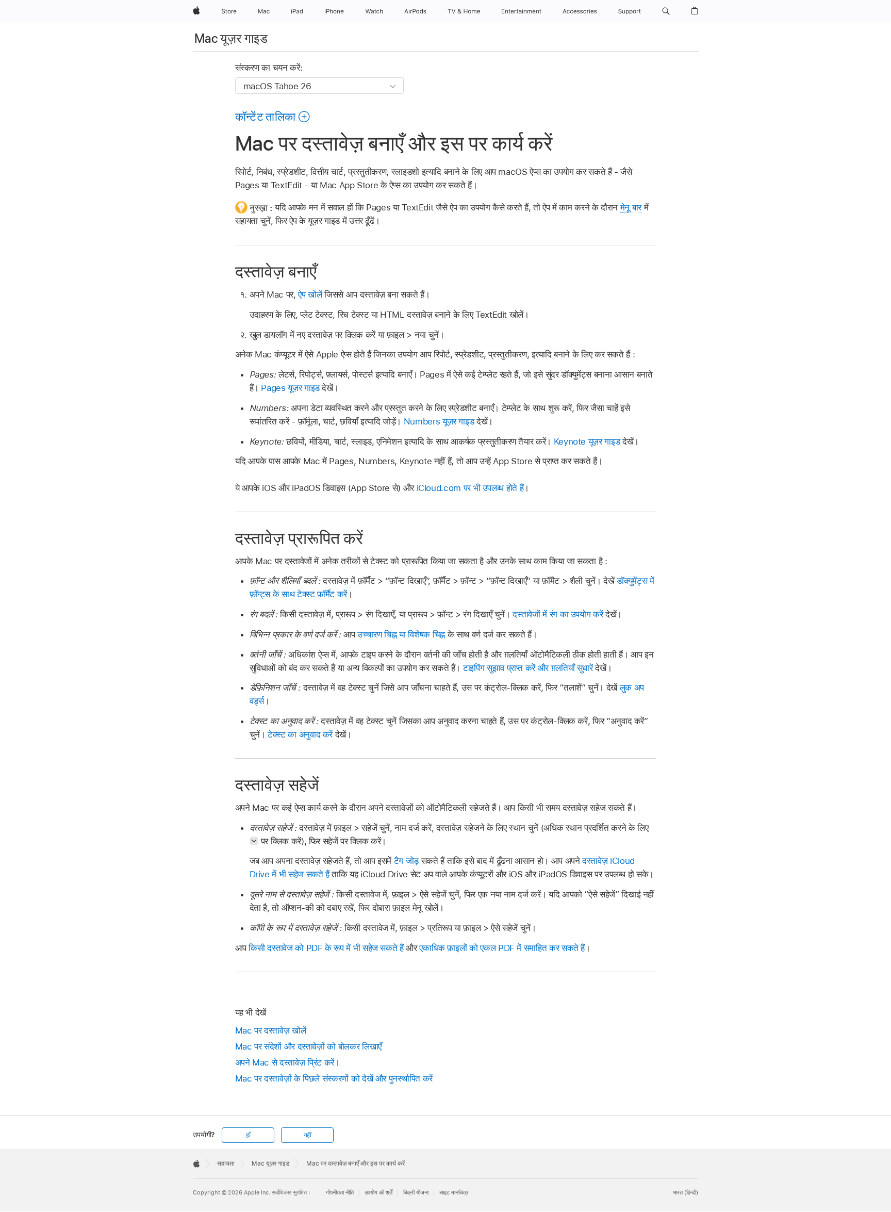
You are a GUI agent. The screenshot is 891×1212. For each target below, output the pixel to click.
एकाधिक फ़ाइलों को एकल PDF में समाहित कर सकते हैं (502, 948)
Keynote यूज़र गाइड (587, 441)
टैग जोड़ (406, 861)
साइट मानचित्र (454, 1192)
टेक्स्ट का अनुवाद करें (300, 734)
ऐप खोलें (310, 294)
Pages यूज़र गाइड (290, 388)
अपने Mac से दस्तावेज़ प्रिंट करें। (287, 1062)
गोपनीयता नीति (340, 1192)
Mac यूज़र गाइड (231, 38)
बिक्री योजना (415, 1192)
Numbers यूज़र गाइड (439, 421)
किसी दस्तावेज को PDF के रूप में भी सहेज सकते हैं (326, 948)
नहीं (308, 1135)
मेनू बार (630, 207)
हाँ (248, 1135)
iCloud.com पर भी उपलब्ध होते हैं (470, 488)
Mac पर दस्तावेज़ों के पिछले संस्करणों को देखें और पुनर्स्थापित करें (334, 1078)
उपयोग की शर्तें (378, 1192)
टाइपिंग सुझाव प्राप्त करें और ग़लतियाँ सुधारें (528, 668)
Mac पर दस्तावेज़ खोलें (270, 1030)
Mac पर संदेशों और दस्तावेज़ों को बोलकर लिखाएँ (308, 1046)
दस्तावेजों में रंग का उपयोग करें (558, 614)
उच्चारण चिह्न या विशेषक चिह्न (401, 634)
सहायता (226, 1163)
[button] (666, 11)
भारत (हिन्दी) (685, 1192)
